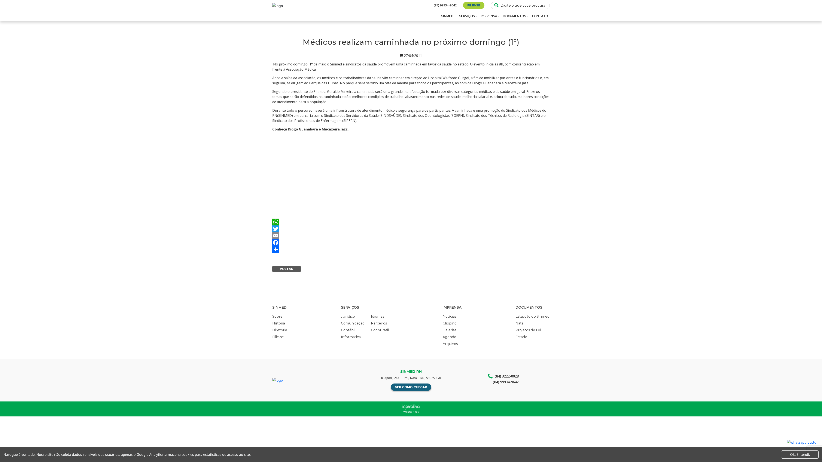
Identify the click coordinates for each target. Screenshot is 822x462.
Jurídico (348, 316)
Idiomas (377, 316)
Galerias (449, 330)
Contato (540, 16)
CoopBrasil (380, 330)
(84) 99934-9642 (445, 5)
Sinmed (447, 16)
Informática (351, 337)
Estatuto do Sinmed (532, 316)
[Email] (411, 235)
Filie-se (473, 5)
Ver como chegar (411, 387)
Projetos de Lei (528, 330)
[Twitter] (411, 228)
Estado (521, 337)
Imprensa (489, 16)
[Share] (411, 249)
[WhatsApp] (411, 222)
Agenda (449, 337)
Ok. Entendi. (800, 454)
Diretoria (279, 330)
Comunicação (353, 323)
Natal (520, 323)
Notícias (449, 316)
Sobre (277, 316)
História (278, 323)
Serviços (467, 16)
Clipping (450, 323)
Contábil (348, 330)
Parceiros (379, 323)
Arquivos (450, 344)
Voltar (286, 269)
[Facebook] (411, 242)
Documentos (514, 16)
